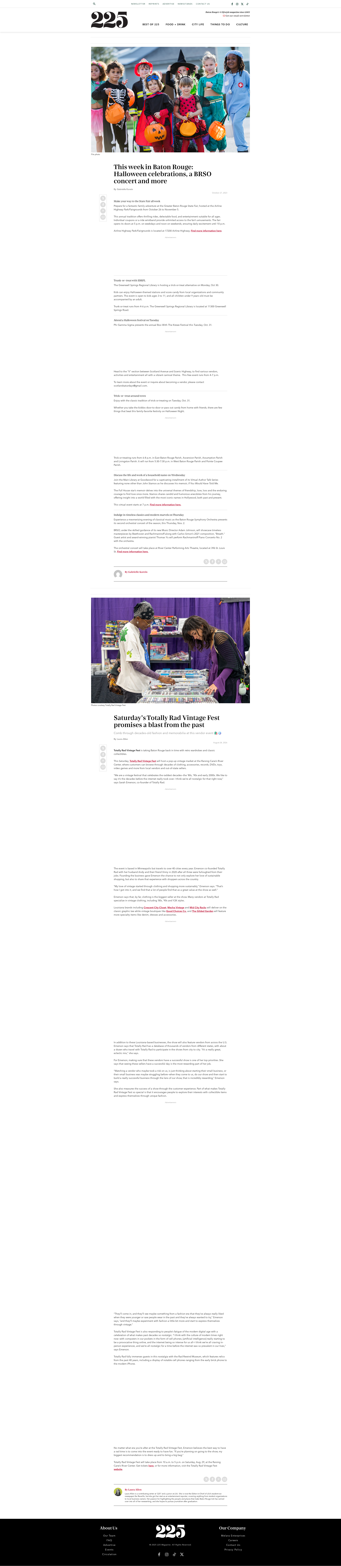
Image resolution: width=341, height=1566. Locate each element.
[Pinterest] (103, 211)
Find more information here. (165, 504)
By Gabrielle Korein (136, 572)
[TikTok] (174, 1555)
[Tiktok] (247, 4)
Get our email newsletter (237, 16)
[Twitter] (242, 4)
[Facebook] (232, 4)
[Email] (103, 217)
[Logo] (111, 20)
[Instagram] (237, 4)
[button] (107, 4)
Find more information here (206, 230)
